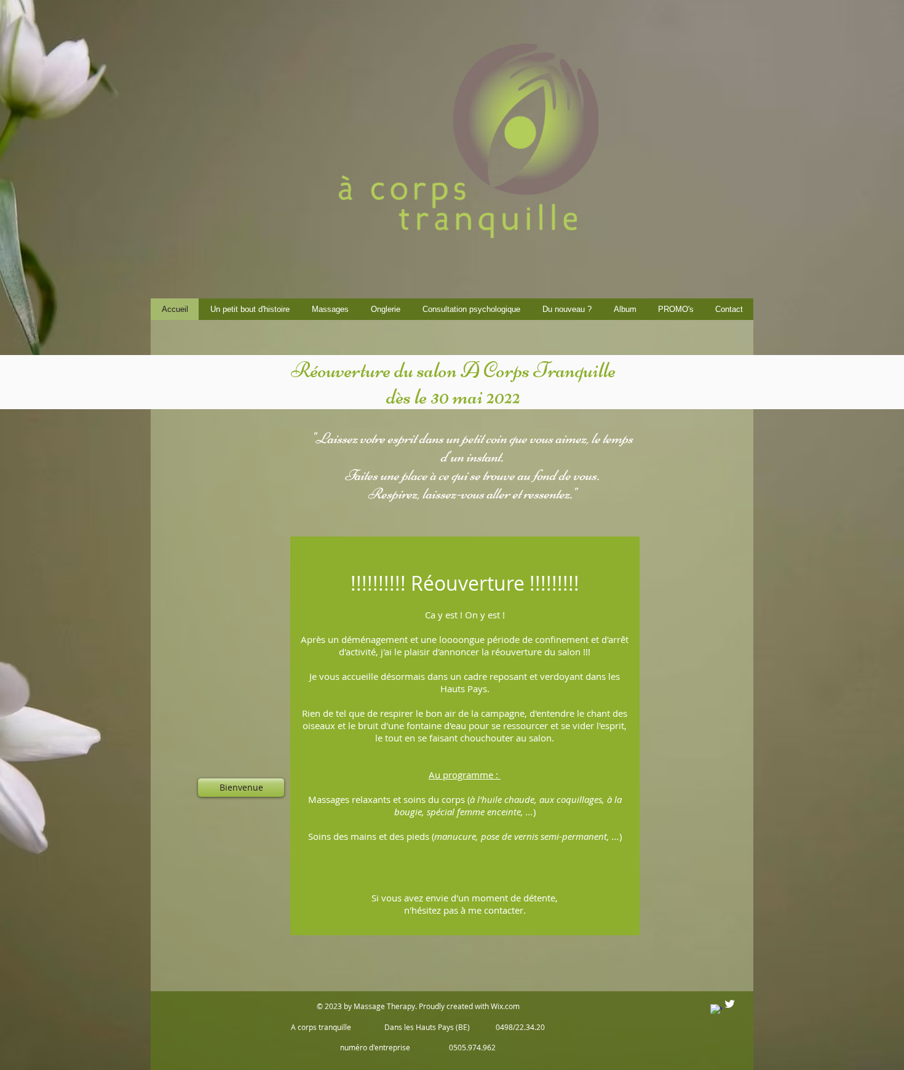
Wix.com (505, 1006)
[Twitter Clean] (729, 1004)
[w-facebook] (716, 1010)
